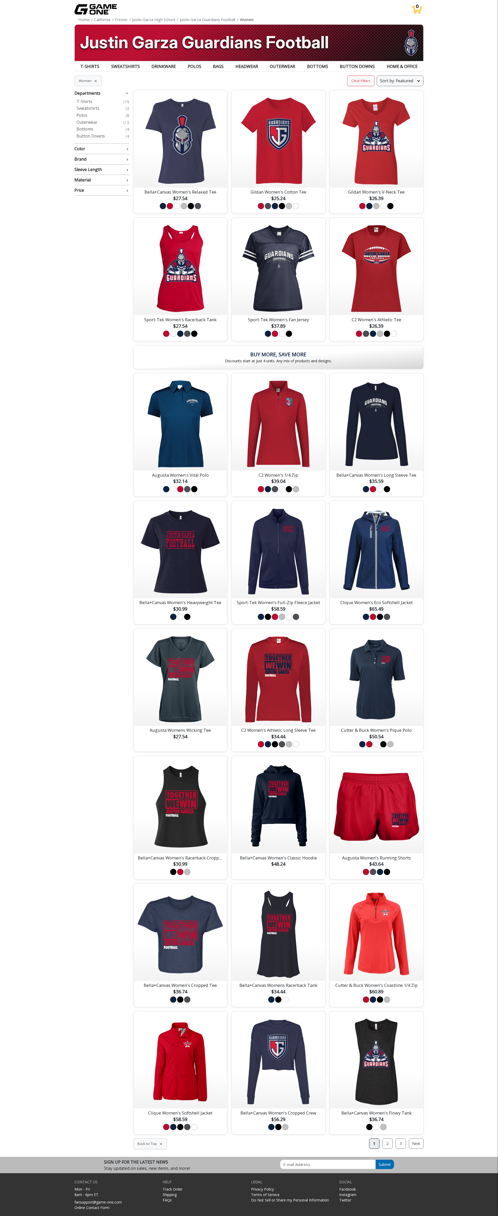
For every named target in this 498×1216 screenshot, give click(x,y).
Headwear (247, 66)
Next (416, 1143)
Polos (194, 66)
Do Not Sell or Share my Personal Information (290, 1200)
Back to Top (150, 1143)
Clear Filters (360, 80)
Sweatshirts (125, 66)
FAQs (167, 1200)
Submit (385, 1164)
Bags (218, 66)
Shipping (170, 1194)
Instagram (347, 1194)
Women (88, 80)
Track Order (173, 1189)
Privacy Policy (262, 1189)
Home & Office (402, 66)
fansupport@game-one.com (98, 1202)
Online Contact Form (91, 1207)
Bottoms (317, 66)
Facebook (347, 1189)
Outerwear (282, 66)
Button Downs (357, 66)
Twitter (345, 1200)
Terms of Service (265, 1194)
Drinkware (163, 66)
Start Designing (180, 177)
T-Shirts (89, 66)
